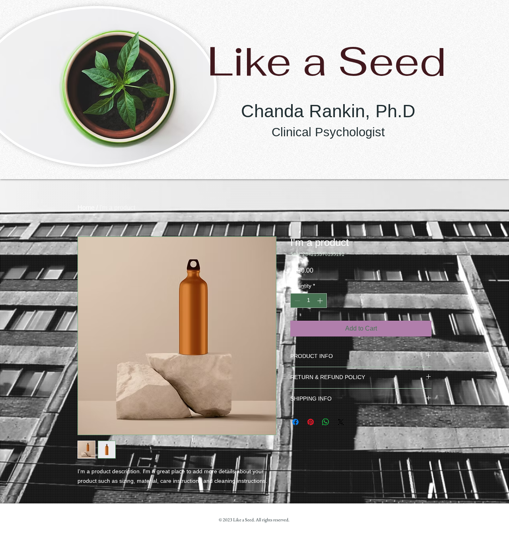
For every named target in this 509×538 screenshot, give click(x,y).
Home (86, 207)
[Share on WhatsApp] (325, 422)
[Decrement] (296, 301)
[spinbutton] (308, 301)
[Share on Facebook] (295, 422)
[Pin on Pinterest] (310, 422)
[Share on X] (341, 422)
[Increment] (321, 301)
